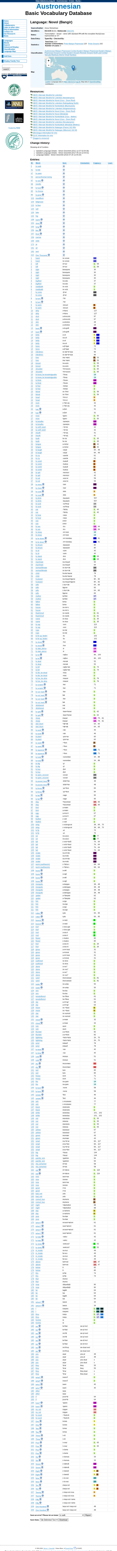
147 (32, 1107)
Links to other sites (11, 27)
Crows (71, 1)
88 (32, 750)
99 (32, 819)
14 (32, 335)
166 (32, 1199)
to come (39, 292)
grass (38, 950)
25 (32, 403)
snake (38, 853)
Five (37, 1450)
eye (37, 521)
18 (32, 363)
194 (32, 1403)
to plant (38, 737)
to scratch (39, 685)
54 (32, 562)
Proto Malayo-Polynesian (73, 44)
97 (32, 808)
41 (32, 170)
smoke (38, 1095)
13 (32, 328)
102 (32, 836)
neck (37, 403)
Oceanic (57, 53)
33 (32, 450)
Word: (38, 163)
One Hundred (41, 1507)
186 (32, 1354)
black (38, 1107)
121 (32, 978)
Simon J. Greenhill (49, 1548)
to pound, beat (41, 781)
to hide (38, 1237)
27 (32, 416)
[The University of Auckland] (14, 77)
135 (32, 1038)
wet (37, 1070)
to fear (38, 386)
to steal (38, 661)
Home (6, 21)
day (37, 1211)
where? (39, 1302)
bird (37, 808)
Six (37, 1457)
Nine (37, 1478)
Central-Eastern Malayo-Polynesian (84, 51)
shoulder (39, 369)
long (37, 227)
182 (32, 1309)
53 (32, 177)
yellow (38, 1130)
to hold (38, 757)
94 (32, 788)
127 (32, 996)
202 (32, 1457)
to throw (39, 788)
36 (32, 473)
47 (32, 173)
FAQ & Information (11, 30)
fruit (37, 944)
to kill (38, 667)
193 (32, 1397)
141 (32, 1070)
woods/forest (41, 996)
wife (37, 585)
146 (32, 1101)
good (38, 1188)
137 (32, 1049)
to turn (38, 299)
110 (32, 896)
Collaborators (9, 25)
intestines (39, 352)
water (38, 984)
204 (32, 1471)
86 (32, 195)
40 (32, 498)
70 (32, 642)
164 (32, 1188)
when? (38, 1223)
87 (32, 743)
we (37, 1326)
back (37, 328)
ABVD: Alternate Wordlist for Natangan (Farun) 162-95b (54, 127)
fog (37, 216)
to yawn (39, 173)
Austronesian (62, 1)
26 (32, 409)
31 (32, 438)
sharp (38, 718)
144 (32, 1088)
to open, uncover (42, 775)
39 (32, 491)
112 (32, 913)
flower (38, 938)
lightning (39, 1038)
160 (32, 1158)
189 (32, 1384)
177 (32, 1273)
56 (32, 573)
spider (38, 896)
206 (32, 1485)
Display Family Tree (12, 61)
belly (37, 335)
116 (32, 938)
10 (32, 311)
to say (38, 624)
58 (32, 585)
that (37, 1279)
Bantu (78, 1)
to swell (39, 743)
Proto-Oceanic (93, 44)
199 (32, 1435)
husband (39, 579)
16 (32, 352)
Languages (8, 41)
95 (32, 795)
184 (32, 1320)
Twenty (38, 1493)
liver (37, 358)
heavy (38, 1076)
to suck (38, 504)
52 (32, 556)
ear (37, 509)
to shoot (39, 642)
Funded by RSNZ (14, 128)
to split (38, 712)
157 (32, 234)
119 (32, 961)
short (38, 223)
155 (32, 227)
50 (32, 545)
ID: (32, 163)
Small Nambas (70, 55)
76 (32, 678)
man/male (39, 562)
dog (37, 802)
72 (32, 655)
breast (38, 363)
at (36, 244)
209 (32, 1506)
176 (32, 1268)
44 (32, 515)
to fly (37, 830)
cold (37, 1057)
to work (38, 730)
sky (37, 1002)
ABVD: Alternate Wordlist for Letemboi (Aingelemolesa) (54, 109)
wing (37, 825)
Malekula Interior (58, 55)
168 (32, 1211)
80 (32, 711)
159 (32, 241)
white (38, 1113)
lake (37, 213)
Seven (38, 1464)
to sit (37, 551)
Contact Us (8, 32)
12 (32, 322)
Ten (37, 1485)
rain (37, 1026)
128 (32, 1002)
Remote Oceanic (86, 53)
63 (32, 619)
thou (37, 1314)
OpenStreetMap (95, 81)
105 (32, 842)
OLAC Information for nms (43, 136)
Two (37, 1429)
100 (32, 825)
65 (32, 630)
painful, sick (40, 1158)
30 (32, 433)
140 (32, 1064)
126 (32, 213)
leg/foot (38, 281)
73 (32, 661)
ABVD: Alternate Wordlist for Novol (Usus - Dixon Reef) (54, 100)
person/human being (44, 177)
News (6, 36)
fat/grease (39, 202)
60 (32, 602)
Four (37, 1443)
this (37, 1273)
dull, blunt (39, 724)
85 (32, 191)
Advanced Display (11, 47)
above (38, 1262)
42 (32, 504)
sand (38, 978)
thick (37, 234)
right (37, 270)
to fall (38, 796)
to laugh (39, 450)
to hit (37, 655)
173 (32, 244)
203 (32, 1464)
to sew (38, 181)
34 (32, 456)
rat (37, 836)
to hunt (38, 188)
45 (32, 521)
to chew (39, 485)
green (38, 1135)
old (37, 1170)
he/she (38, 1320)
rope (37, 630)
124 (32, 991)
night (38, 1205)
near (37, 1285)
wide (37, 241)
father (38, 602)
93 (32, 781)
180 (32, 1290)
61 (32, 607)
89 (32, 757)
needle (38, 184)
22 (32, 386)
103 (32, 198)
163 (32, 1177)
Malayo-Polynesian (62, 51)
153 (32, 1153)
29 (32, 427)
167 (32, 1205)
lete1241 (70, 31)
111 (32, 901)
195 (32, 1409)
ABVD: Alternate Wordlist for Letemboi (47, 95)
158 (32, 237)
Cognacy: (97, 163)
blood (38, 392)
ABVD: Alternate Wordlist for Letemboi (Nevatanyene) (53, 122)
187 (32, 1365)
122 (32, 984)
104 (32, 202)
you (37, 1354)
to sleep (39, 532)
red (37, 1118)
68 (32, 184)
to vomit (39, 461)
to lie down (40, 539)
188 (32, 1377)
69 (32, 188)
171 (32, 1237)
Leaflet (47, 81)
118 (32, 950)
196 (32, 1415)
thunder (39, 1032)
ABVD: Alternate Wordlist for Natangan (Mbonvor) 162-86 (55, 130)
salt (37, 209)
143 (32, 1082)
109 (32, 884)
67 (32, 181)
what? (38, 1378)
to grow (38, 195)
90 (32, 764)
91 (32, 769)
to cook (38, 492)
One (37, 1422)
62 (32, 613)
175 (32, 1262)
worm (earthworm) (43, 864)
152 (32, 1141)
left (37, 264)
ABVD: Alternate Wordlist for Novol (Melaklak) (50, 114)
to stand (39, 556)
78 (32, 692)
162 (32, 1170)
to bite (38, 170)
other (38, 1391)
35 (32, 461)
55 (32, 568)
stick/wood (40, 705)
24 (32, 397)
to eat (38, 478)
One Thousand (41, 255)
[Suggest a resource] (41, 138)
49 (32, 538)
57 (32, 579)
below (38, 1268)
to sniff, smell (41, 427)
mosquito (39, 884)
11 (32, 316)
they (37, 1365)
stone (38, 967)
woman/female (41, 568)
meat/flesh (40, 198)
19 (32, 369)
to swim (39, 305)
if (36, 1397)
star (37, 1013)
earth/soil (39, 961)
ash (37, 1101)
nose (38, 416)
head (38, 397)
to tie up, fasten (41, 636)
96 (32, 802)
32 (32, 444)
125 (32, 209)
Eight (38, 1471)
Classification (9, 49)
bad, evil (39, 1194)
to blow (38, 1050)
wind (37, 1043)
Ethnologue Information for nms (45, 133)
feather (38, 819)
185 (32, 1326)
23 (32, 392)
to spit (38, 473)
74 (32, 667)
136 (32, 1043)
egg (37, 813)
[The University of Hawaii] (14, 90)
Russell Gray (69, 1548)
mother (38, 596)
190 (32, 1391)
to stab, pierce (41, 649)
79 (32, 705)
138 (32, 220)
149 (32, 1118)
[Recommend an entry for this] (64, 167)
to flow (38, 205)
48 (32, 532)
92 (32, 775)
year (37, 1216)
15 (32, 346)
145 (32, 1095)
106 (32, 853)
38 (32, 484)
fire (37, 1082)
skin (37, 322)
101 (32, 830)
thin (37, 231)
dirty (37, 311)
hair (37, 409)
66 (32, 636)
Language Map (10, 51)
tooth (38, 438)
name (38, 619)
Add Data (7, 56)
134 (32, 1032)
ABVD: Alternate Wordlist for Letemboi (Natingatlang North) (55, 103)
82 (32, 724)
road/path (39, 287)
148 (32, 1113)
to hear (38, 515)
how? (38, 1403)
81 (32, 718)
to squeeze (40, 750)
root (37, 932)
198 (32, 1428)
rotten (38, 913)
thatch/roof (40, 613)
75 (32, 673)
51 (32, 551)
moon (38, 1008)
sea (37, 991)
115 (32, 932)
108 (32, 870)
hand (38, 258)
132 (32, 216)
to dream (39, 545)
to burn (38, 1088)
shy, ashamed (41, 1164)
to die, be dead (41, 673)
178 (32, 1279)
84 (32, 737)
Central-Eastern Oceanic (70, 53)
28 (32, 421)
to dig (38, 764)
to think (38, 380)
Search (7, 45)
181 (32, 1302)
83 (32, 730)
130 (32, 1013)
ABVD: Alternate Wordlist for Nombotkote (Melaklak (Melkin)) (56, 125)
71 (32, 649)
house (38, 607)
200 (32, 1443)
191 (32, 248)
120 (32, 967)
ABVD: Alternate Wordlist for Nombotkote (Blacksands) (54, 106)
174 (32, 1250)
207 (32, 1492)
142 (32, 1076)
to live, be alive (41, 678)
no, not (38, 1409)
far (37, 1290)
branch (38, 920)
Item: (65, 163)
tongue (38, 444)
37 (32, 478)
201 (32, 1450)
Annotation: (85, 163)
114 (32, 927)
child (37, 573)
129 (32, 1008)
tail (37, 842)
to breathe (40, 421)
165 (32, 1194)
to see (38, 527)
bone (38, 346)
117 (32, 944)
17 (32, 358)
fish (37, 901)
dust (37, 316)
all (37, 248)
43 (32, 509)
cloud (38, 1020)
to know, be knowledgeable (46, 375)
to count (39, 1415)
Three (38, 1436)
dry (37, 1064)
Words (6, 43)
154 (32, 223)
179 (32, 1285)
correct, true (40, 1199)
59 (32, 596)
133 (32, 1026)
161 (32, 1164)
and (37, 252)
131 (32, 1020)
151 (32, 1135)
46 (32, 527)
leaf (37, 927)
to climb (39, 1244)
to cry (38, 456)
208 (32, 1499)
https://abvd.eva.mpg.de (45, 1)
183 (32, 1314)
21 (32, 380)
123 (32, 205)
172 (32, 1244)
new (37, 1177)
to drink (38, 498)
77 (32, 685)
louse (38, 871)
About (6, 23)
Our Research (9, 34)
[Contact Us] (75, 1548)
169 (32, 1216)
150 (32, 1130)
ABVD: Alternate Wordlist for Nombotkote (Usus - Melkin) (54, 117)
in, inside (39, 1250)
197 (32, 1421)
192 (32, 252)
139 (32, 1056)
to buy (38, 769)
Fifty (37, 1500)
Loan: (110, 163)
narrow (38, 237)
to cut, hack (40, 692)
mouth (38, 433)
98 (32, 813)
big (37, 1153)
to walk (38, 166)
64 (32, 624)
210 (32, 255)
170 (32, 1223)
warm (38, 220)
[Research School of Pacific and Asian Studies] (14, 105)
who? (38, 1385)
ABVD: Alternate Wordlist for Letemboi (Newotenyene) (54, 98)
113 (32, 920)
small (38, 1141)
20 (32, 375)
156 (32, 230)
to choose (39, 191)
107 (32, 864)
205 (32, 1478)
